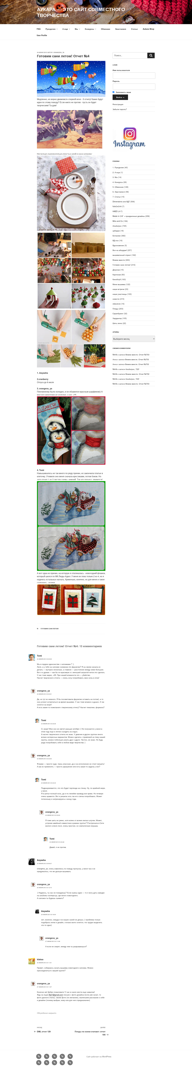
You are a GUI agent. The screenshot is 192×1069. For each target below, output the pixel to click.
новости (116, 299)
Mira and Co (118, 221)
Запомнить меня (123, 92)
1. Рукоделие (118, 167)
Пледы (115, 308)
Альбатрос (117, 226)
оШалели (117, 303)
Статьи (134, 29)
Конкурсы (89, 29)
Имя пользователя (121, 70)
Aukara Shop (148, 29)
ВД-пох (116, 240)
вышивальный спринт (122, 255)
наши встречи (118, 289)
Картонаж (117, 274)
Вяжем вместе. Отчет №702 (137, 374)
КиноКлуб (117, 279)
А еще (65, 29)
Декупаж (116, 269)
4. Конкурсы (118, 182)
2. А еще (116, 172)
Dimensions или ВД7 (121, 201)
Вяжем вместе (119, 260)
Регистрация (118, 104)
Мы (76, 29)
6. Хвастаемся (119, 191)
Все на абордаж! (120, 250)
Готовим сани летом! (50, 629)
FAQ (38, 29)
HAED (115, 211)
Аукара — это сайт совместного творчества (81, 12)
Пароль (116, 81)
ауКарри (116, 230)
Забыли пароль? (120, 109)
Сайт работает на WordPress (98, 1056)
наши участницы (120, 294)
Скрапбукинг (118, 313)
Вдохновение (118, 245)
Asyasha (41, 860)
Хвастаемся (120, 29)
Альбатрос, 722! (132, 369)
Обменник (105, 29)
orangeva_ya (58, 52)
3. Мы (115, 177)
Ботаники (117, 235)
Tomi (39, 655)
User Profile (42, 35)
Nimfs (115, 354)
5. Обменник (118, 187)
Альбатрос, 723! (132, 379)
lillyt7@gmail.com (56, 994)
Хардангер (117, 318)
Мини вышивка (119, 284)
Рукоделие (51, 29)
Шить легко (117, 323)
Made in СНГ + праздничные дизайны (129, 216)
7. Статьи (117, 196)
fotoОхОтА (117, 206)
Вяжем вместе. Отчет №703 (137, 354)
